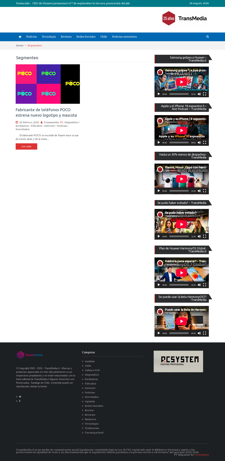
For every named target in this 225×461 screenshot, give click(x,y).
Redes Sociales (85, 36)
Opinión (90, 401)
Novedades (22, 129)
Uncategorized (94, 432)
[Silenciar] (199, 94)
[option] (82, 3)
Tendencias (92, 428)
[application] (182, 82)
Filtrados (36, 125)
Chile (103, 36)
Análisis (90, 361)
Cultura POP (92, 370)
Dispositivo (71, 122)
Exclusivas (22, 125)
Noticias (31, 36)
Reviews (66, 36)
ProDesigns (201, 454)
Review (89, 410)
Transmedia (51, 122)
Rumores (90, 419)
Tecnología (49, 36)
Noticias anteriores (124, 36)
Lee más (26, 146)
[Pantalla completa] (204, 94)
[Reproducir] (158, 94)
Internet (49, 125)
